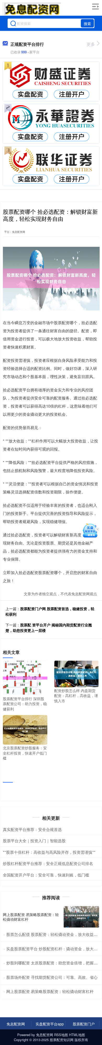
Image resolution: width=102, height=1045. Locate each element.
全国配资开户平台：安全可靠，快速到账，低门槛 (46, 875)
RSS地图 (61, 1034)
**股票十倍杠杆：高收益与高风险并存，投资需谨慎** (49, 852)
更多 (91, 44)
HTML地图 (77, 1034)
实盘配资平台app (50, 1023)
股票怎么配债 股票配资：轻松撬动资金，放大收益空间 (53, 934)
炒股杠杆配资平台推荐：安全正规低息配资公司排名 (48, 863)
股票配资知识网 (61, 1039)
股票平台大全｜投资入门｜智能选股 (34, 840)
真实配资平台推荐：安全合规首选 (32, 829)
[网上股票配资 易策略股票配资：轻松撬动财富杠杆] (81, 917)
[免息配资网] (31, 8)
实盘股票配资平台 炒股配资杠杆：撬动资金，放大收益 (53, 948)
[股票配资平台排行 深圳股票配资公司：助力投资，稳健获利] (25, 677)
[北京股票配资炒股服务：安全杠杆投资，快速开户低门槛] (25, 729)
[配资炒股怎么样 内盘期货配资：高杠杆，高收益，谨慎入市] (76, 673)
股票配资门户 (84, 1023)
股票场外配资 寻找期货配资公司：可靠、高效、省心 (52, 977)
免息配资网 (16, 1023)
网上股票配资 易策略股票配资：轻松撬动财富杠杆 (31, 917)
